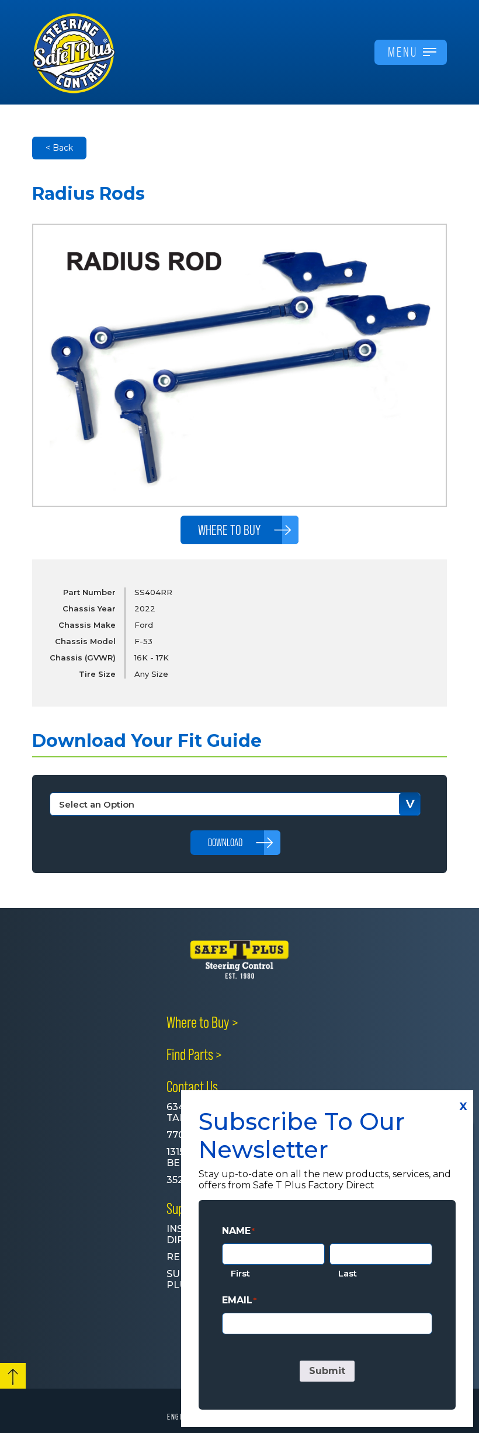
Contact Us (192, 1086)
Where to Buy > (202, 1022)
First (240, 1273)
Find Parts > (194, 1054)
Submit (327, 1370)
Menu (403, 52)
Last (347, 1273)
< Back (59, 147)
